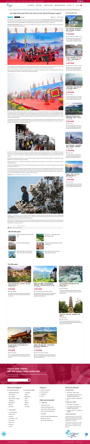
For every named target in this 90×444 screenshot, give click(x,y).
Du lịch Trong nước (74, 65)
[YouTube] (80, 1)
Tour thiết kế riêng (13, 412)
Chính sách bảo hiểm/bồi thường (48, 409)
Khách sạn (11, 416)
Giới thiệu (39, 5)
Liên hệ (69, 5)
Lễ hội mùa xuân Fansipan (17, 227)
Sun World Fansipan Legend (17, 215)
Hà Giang (46, 291)
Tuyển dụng (43, 394)
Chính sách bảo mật (45, 405)
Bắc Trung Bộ (12, 396)
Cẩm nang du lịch (61, 5)
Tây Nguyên (11, 400)
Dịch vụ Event (12, 420)
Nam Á (26, 398)
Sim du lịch (11, 424)
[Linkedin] (82, 1)
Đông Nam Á (27, 396)
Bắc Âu (26, 400)
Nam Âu (26, 404)
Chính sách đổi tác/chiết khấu (47, 411)
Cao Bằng (76, 36)
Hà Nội (69, 36)
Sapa (72, 94)
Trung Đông (27, 392)
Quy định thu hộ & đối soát (47, 420)
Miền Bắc (14, 291)
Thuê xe (10, 426)
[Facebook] (78, 1)
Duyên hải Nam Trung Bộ (14, 398)
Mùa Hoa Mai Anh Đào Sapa (23, 243)
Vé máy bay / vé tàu (13, 418)
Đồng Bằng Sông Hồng (14, 392)
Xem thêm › (11, 406)
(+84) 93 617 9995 (24, 1)
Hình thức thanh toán (45, 390)
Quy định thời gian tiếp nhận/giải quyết (49, 416)
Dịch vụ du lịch (49, 5)
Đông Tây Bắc (81, 65)
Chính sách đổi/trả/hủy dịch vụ (47, 407)
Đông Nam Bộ (12, 402)
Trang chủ (31, 5)
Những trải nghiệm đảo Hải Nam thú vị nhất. (21, 174)
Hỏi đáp (42, 396)
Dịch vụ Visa (11, 422)
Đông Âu (27, 402)
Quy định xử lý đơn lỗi (45, 418)
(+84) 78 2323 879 (13, 1)
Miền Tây (11, 404)
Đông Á (26, 394)
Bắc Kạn (72, 36)
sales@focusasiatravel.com (38, 1)
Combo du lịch (12, 414)
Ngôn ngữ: (78, 5)
